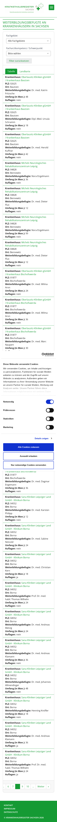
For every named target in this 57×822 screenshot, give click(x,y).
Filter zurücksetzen (19, 60)
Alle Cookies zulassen (28, 447)
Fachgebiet (12, 35)
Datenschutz (11, 812)
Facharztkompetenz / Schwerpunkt (24, 48)
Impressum (9, 808)
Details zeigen (41, 438)
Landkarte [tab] (25, 71)
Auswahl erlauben (28, 456)
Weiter (40, 786)
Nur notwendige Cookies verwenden (28, 465)
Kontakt (8, 805)
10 (27, 786)
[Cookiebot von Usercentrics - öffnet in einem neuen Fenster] (42, 354)
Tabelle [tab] (11, 71)
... (3, 786)
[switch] (50, 410)
